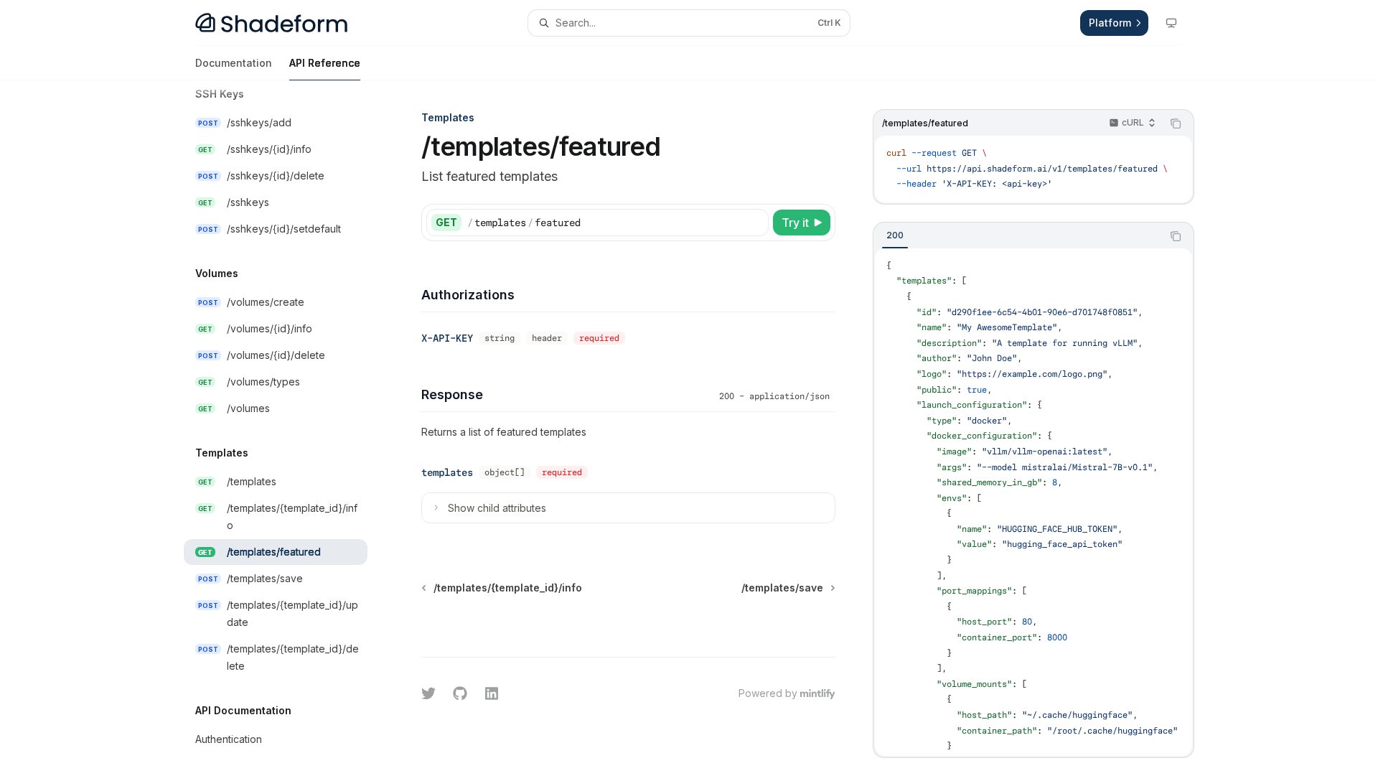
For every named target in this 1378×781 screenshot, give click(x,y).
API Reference (324, 63)
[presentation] (287, 430)
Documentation (233, 63)
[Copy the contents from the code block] (1175, 123)
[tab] (895, 235)
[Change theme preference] (1171, 22)
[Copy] (755, 222)
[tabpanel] (1033, 502)
